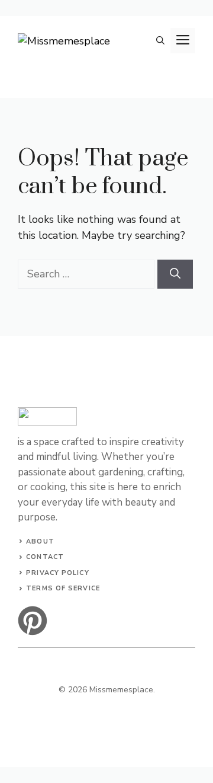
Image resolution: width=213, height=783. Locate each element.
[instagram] (32, 620)
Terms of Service (63, 588)
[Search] (175, 274)
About (40, 541)
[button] (160, 40)
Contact (45, 556)
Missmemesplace (121, 689)
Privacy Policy (57, 572)
